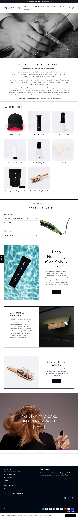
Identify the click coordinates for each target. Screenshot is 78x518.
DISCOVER (39, 427)
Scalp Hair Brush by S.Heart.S (39, 191)
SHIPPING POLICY (9, 477)
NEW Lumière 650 (15, 135)
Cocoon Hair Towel (62, 163)
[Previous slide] (35, 451)
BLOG (5, 488)
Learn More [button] (48, 515)
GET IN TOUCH (8, 469)
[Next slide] (42, 451)
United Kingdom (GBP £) (12, 512)
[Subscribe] (31, 498)
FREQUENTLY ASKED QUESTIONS (13, 472)
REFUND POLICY (8, 486)
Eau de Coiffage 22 (39, 163)
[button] (21, 214)
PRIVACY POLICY (8, 480)
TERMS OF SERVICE (9, 483)
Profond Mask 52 (39, 135)
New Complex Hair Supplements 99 (15, 191)
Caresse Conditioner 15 (15, 163)
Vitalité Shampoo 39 (63, 135)
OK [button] (70, 515)
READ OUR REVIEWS (9, 474)
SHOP (56, 292)
